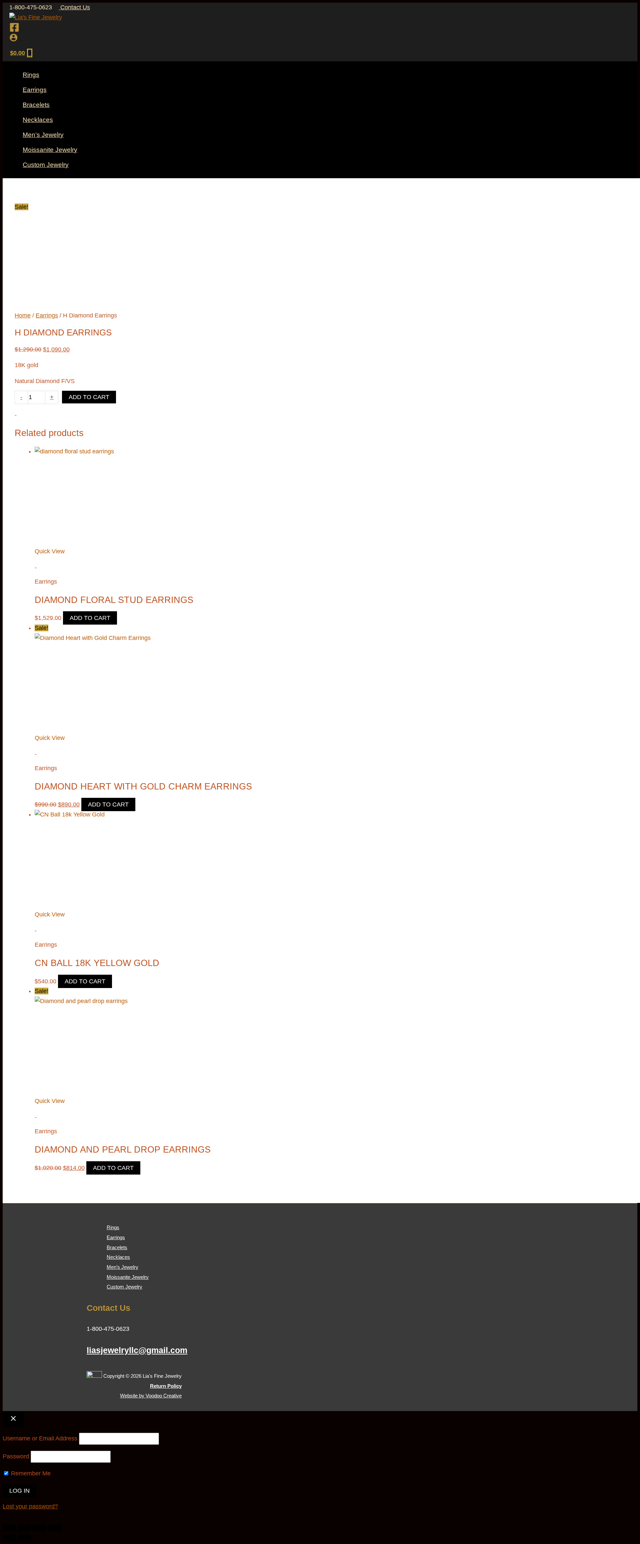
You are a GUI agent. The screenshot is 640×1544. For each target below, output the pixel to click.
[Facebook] (14, 30)
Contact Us (74, 7)
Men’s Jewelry (122, 1267)
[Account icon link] (13, 39)
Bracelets (117, 1247)
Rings (113, 1227)
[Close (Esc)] (54, 1528)
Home (23, 315)
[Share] (39, 1528)
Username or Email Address (40, 1438)
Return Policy (166, 1386)
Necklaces (118, 1257)
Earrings (47, 315)
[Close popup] (13, 1419)
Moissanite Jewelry (128, 1277)
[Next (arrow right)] (24, 1538)
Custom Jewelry (124, 1286)
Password (16, 1456)
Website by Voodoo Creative (151, 1395)
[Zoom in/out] (9, 1528)
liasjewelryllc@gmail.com (137, 1350)
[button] (5, 1516)
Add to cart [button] (90, 618)
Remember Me (30, 1473)
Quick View (50, 551)
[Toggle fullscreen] (24, 1528)
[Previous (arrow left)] (9, 1538)
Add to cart (89, 397)
